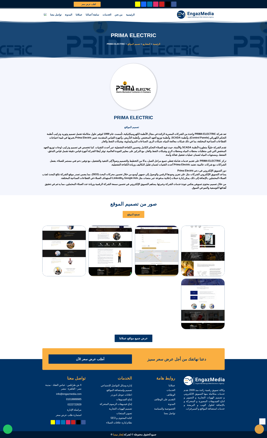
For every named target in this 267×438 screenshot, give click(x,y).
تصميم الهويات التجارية (120, 408)
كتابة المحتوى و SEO (121, 418)
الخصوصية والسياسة (164, 408)
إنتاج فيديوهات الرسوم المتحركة (116, 404)
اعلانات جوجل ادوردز (121, 394)
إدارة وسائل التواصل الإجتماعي (116, 385)
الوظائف (171, 394)
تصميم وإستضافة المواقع (119, 390)
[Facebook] (173, 4)
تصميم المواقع (133, 44)
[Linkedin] (149, 4)
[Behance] (143, 4)
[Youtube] (161, 4)
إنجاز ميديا (118, 434)
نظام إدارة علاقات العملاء (119, 422)
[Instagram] (155, 4)
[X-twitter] (167, 4)
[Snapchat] (137, 4)
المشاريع (146, 44)
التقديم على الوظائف (164, 399)
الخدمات (107, 14)
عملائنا (79, 14)
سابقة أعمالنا (92, 14)
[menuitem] (45, 15)
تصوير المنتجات (124, 413)
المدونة (68, 14)
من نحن (119, 14)
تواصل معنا (55, 14)
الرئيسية (130, 14)
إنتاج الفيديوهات (124, 399)
